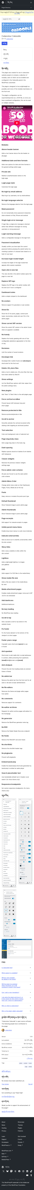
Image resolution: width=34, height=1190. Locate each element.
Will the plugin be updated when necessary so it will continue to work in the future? (11, 985)
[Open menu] (31, 2)
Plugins (20, 1128)
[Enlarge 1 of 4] (14, 800)
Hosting (4, 1128)
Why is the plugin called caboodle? (12, 1011)
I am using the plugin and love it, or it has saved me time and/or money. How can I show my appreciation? (13, 998)
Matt (4, 1154)
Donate (21, 1142)
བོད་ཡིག (7, 1167)
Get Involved (22, 1136)
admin (20, 1063)
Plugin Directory (6, 7)
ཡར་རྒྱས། (5, 58)
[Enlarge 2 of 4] (30, 800)
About (3, 1122)
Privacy (4, 1131)
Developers (5, 1142)
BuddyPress (6, 1159)
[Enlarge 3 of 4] (14, 891)
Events (20, 1139)
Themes (20, 1125)
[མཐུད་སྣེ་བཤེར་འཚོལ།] (19, 19)
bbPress (5, 1156)
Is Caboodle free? (7, 967)
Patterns (20, 1131)
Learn (3, 1136)
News (3, 1125)
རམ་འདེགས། (6, 63)
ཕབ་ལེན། (4, 43)
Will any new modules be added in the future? (9, 978)
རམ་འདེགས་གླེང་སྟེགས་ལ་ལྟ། (8, 1096)
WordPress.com (7, 1151)
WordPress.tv (6, 1145)
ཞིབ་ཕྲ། (5, 50)
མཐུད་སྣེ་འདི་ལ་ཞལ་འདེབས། (8, 1112)
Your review (5, 1084)
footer (30, 1063)
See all (30, 1084)
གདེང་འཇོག (6, 54)
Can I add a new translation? (10, 992)
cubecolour (9, 39)
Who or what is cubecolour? (10, 1006)
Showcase (21, 1122)
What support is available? (10, 973)
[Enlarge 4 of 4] (30, 941)
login (26, 1066)
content (25, 1063)
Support (4, 1139)
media (30, 1066)
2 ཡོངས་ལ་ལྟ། (29, 1058)
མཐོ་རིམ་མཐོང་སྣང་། (6, 1071)
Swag (20, 1145)
